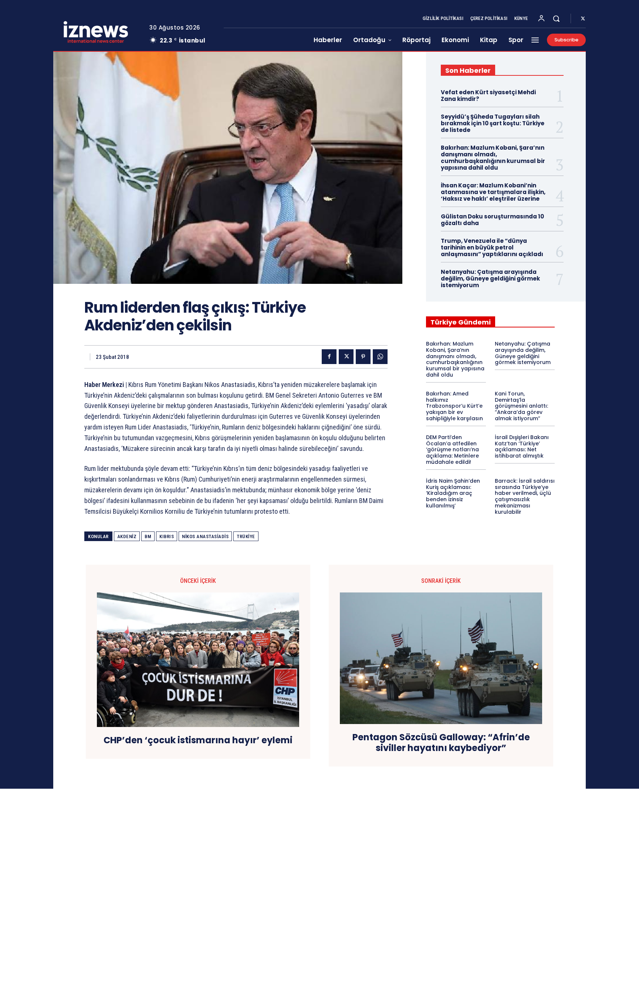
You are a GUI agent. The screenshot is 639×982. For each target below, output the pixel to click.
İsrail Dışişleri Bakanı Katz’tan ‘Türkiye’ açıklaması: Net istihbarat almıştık (522, 446)
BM (148, 536)
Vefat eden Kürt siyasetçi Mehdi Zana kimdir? (488, 95)
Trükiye (246, 536)
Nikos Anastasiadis (205, 536)
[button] (556, 18)
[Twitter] (582, 18)
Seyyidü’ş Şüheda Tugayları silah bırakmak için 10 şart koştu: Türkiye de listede (492, 123)
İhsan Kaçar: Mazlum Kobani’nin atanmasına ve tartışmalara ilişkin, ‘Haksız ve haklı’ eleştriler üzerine (493, 192)
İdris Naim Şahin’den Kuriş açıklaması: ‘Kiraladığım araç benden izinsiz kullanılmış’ (453, 493)
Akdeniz (127, 536)
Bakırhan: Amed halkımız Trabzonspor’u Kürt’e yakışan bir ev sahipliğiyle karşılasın (454, 406)
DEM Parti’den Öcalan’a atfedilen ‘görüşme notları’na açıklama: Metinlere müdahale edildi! (452, 450)
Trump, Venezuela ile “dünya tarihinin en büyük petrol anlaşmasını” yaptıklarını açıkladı (492, 247)
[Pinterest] (363, 356)
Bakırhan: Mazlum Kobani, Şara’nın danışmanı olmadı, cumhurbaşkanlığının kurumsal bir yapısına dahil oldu (493, 157)
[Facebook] (329, 356)
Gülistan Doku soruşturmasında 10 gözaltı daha (492, 220)
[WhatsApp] (380, 356)
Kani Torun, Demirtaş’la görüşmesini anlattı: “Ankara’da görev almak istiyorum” (521, 406)
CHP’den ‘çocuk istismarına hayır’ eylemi (198, 740)
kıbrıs (166, 536)
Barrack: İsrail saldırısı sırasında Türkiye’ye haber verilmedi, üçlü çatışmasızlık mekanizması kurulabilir (525, 496)
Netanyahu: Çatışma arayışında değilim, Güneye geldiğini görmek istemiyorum (490, 278)
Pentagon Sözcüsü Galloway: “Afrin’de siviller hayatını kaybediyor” (441, 743)
